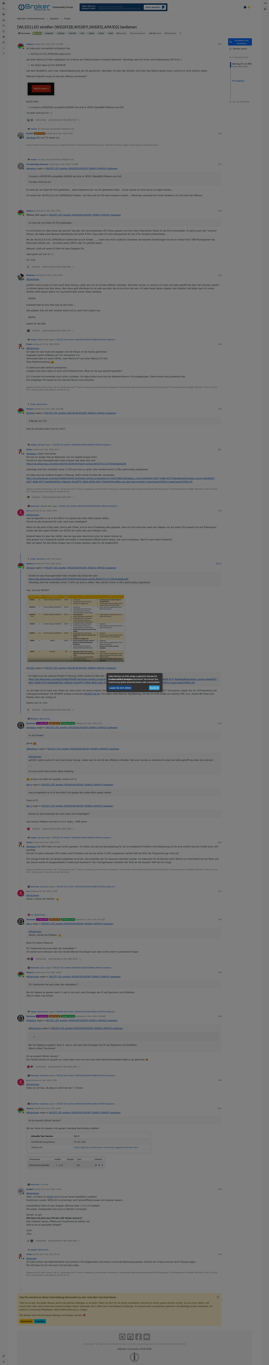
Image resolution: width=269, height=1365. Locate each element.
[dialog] (134, 682)
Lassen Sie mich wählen (120, 688)
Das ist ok (154, 688)
